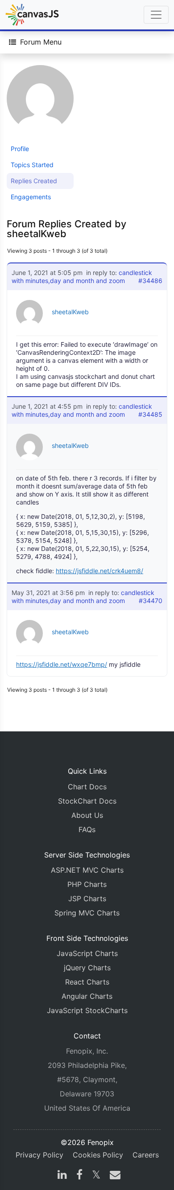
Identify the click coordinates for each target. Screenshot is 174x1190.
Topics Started (32, 164)
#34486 (150, 280)
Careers (146, 1154)
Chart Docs (87, 786)
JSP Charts (87, 898)
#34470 (150, 600)
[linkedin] (62, 1175)
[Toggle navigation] (156, 15)
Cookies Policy (98, 1154)
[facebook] (79, 1175)
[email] (113, 1175)
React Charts (87, 981)
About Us (87, 815)
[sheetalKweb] (40, 102)
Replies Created (34, 181)
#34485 (150, 414)
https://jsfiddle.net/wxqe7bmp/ (61, 664)
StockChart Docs (87, 800)
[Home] (32, 15)
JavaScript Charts (87, 953)
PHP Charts (87, 884)
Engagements (31, 197)
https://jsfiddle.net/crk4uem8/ (99, 570)
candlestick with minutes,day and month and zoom (82, 276)
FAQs (87, 829)
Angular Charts (87, 996)
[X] (96, 1175)
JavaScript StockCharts (87, 1010)
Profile (20, 148)
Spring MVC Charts (87, 912)
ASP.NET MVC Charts (87, 870)
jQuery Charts (87, 967)
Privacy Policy (39, 1154)
